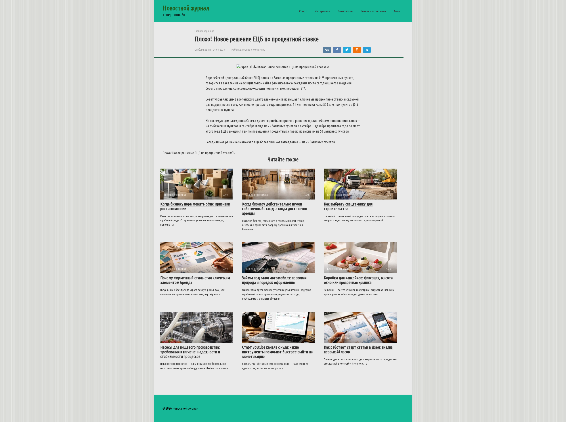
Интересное (322, 11)
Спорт (303, 11)
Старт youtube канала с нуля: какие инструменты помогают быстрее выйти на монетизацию (277, 352)
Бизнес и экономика (373, 11)
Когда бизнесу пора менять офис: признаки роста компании (195, 206)
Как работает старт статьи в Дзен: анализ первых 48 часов (358, 349)
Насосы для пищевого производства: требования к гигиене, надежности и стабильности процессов (190, 352)
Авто (397, 11)
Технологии (345, 11)
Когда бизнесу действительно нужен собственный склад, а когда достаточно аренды (274, 208)
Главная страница (204, 30)
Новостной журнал (186, 8)
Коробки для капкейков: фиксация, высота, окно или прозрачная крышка (359, 280)
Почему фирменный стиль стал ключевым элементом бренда (195, 280)
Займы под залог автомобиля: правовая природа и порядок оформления (274, 280)
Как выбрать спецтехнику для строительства (348, 206)
